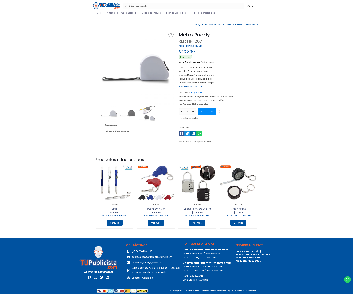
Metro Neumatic (238, 209)
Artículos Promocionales (211, 25)
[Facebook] (89, 277)
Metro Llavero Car (156, 209)
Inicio (196, 25)
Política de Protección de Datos (253, 254)
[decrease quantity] (181, 111)
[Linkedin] (107, 277)
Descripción (111, 125)
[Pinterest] (101, 277)
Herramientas (230, 25)
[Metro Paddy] (137, 68)
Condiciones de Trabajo (249, 251)
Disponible (196, 92)
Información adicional (117, 131)
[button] (137, 125)
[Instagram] (95, 277)
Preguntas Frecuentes (248, 260)
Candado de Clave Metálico (197, 209)
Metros (241, 25)
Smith (114, 209)
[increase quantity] (193, 111)
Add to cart (207, 111)
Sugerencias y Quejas (248, 257)
